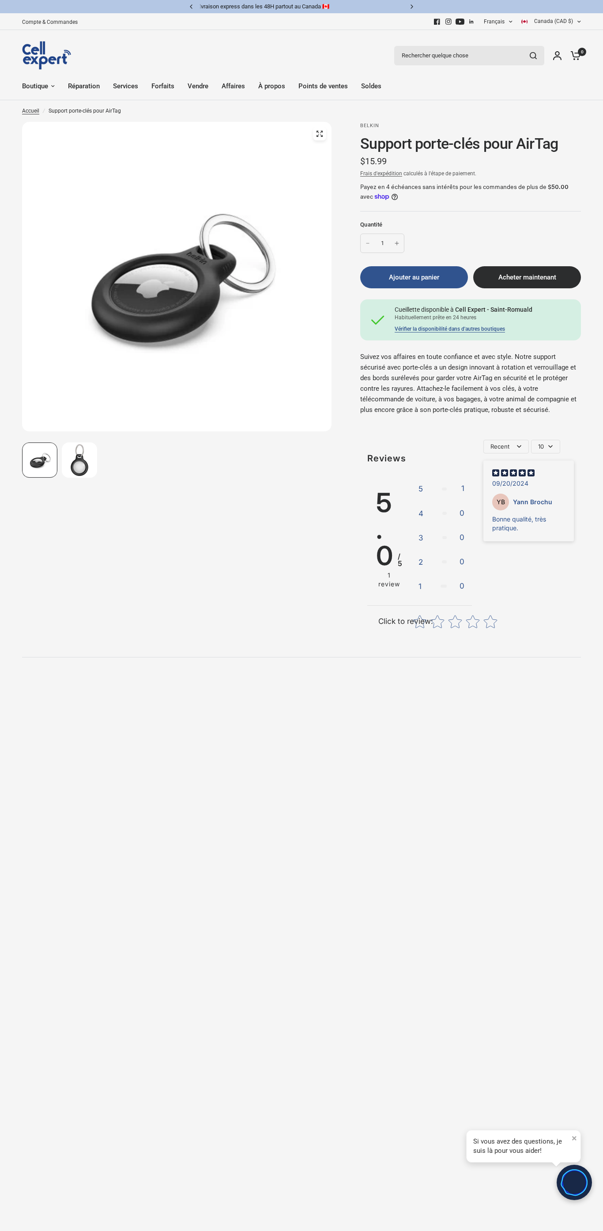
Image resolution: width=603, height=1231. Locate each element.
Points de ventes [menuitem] (323, 86)
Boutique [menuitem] (35, 86)
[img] (513, 474)
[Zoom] (319, 133)
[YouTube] (460, 21)
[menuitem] (52, 22)
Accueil (30, 111)
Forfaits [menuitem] (162, 86)
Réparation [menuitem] (84, 86)
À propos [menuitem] (271, 86)
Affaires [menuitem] (233, 86)
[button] (441, 488)
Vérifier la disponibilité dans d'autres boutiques (450, 329)
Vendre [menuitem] (198, 86)
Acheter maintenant (527, 277)
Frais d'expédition (381, 173)
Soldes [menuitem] (371, 86)
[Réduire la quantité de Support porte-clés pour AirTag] (368, 243)
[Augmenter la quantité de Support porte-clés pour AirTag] (397, 243)
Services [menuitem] (125, 86)
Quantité (371, 224)
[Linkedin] (471, 21)
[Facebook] (437, 21)
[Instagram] (448, 21)
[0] (573, 55)
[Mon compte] (557, 55)
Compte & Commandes (50, 22)
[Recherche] (533, 55)
